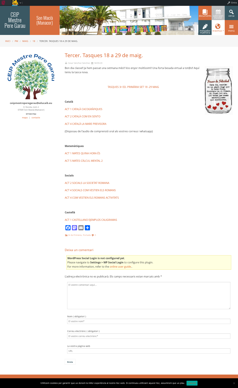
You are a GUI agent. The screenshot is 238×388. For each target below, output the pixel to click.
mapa (25, 117)
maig (25, 41)
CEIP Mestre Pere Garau (15, 19)
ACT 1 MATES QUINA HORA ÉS (82, 153)
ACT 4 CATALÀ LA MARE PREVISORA (85, 124)
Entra (234, 2)
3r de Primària (75, 235)
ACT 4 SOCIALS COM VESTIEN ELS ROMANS (90, 190)
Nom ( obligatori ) (76, 316)
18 (34, 41)
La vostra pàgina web (78, 346)
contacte (36, 117)
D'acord (192, 383)
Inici (7, 41)
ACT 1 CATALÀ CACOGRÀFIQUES (83, 109)
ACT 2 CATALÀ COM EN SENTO (82, 116)
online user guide (120, 266)
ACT (67, 161)
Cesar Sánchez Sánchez (79, 63)
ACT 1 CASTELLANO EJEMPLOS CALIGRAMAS (91, 220)
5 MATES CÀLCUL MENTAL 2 (86, 161)
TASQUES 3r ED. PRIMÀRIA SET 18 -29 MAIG (133, 87)
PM (16, 41)
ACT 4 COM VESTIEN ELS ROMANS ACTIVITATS (92, 197)
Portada (87, 235)
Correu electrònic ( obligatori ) (83, 331)
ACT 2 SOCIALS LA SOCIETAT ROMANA (87, 183)
